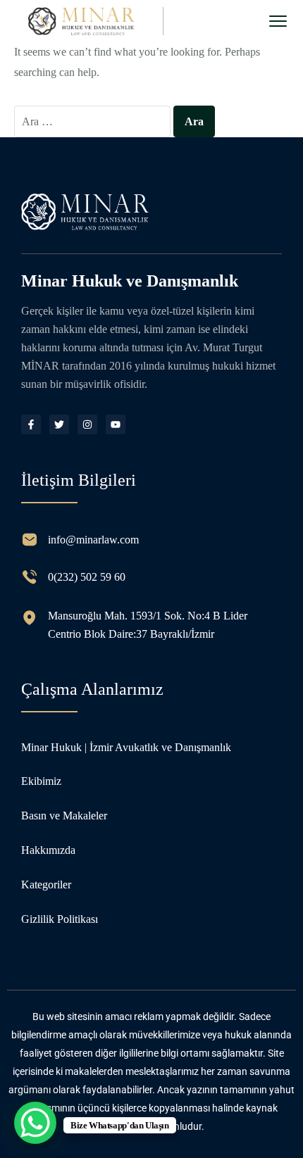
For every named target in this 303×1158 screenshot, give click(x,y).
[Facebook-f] (31, 424)
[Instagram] (87, 424)
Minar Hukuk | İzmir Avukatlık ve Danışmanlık (126, 747)
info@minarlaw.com (93, 540)
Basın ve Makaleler (64, 816)
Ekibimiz (41, 781)
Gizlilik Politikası (59, 919)
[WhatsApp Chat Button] (35, 1123)
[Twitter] (59, 424)
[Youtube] (115, 424)
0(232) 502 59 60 (86, 577)
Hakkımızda (48, 850)
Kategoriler (46, 884)
